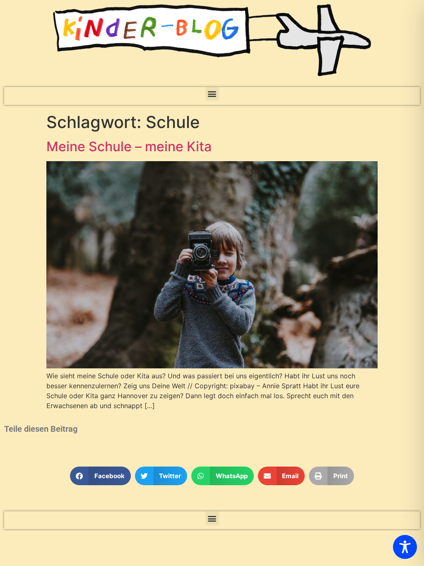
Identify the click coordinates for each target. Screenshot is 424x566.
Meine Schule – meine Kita (129, 146)
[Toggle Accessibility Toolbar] (405, 547)
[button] (212, 94)
